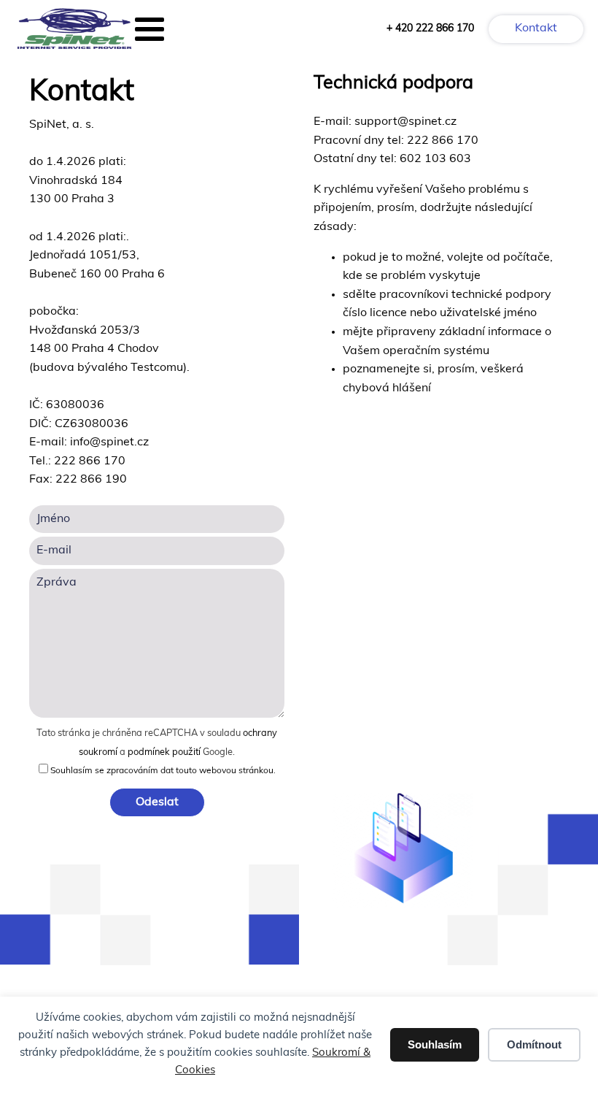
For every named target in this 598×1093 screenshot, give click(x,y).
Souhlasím (435, 1044)
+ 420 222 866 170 (430, 28)
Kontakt (536, 28)
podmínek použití (164, 752)
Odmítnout (534, 1044)
